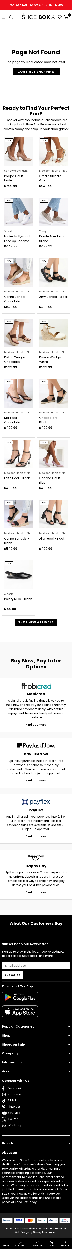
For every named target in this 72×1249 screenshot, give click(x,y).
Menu (6, 1245)
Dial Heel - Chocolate (12, 420)
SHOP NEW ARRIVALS (36, 622)
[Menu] (3, 17)
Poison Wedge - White (51, 359)
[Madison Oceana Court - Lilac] (53, 454)
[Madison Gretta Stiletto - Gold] (53, 151)
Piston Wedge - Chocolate (16, 359)
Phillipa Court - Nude (15, 178)
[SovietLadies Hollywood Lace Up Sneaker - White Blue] (18, 212)
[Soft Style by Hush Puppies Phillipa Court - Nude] (18, 151)
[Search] (11, 17)
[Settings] (53, 17)
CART (51, 1245)
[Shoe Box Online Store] (36, 17)
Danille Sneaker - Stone (51, 238)
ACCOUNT (20, 1245)
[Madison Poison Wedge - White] (53, 333)
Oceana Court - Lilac (51, 480)
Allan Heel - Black (51, 538)
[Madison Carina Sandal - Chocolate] (18, 272)
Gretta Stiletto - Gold (51, 178)
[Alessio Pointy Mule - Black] (18, 574)
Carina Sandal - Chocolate (15, 299)
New (9, 140)
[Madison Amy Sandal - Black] (53, 272)
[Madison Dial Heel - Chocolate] (18, 393)
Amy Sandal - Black (53, 297)
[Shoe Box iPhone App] (20, 1014)
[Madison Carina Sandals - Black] (18, 514)
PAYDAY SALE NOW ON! (36, 5)
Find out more (36, 725)
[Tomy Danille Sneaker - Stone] (53, 212)
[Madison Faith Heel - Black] (18, 454)
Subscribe (12, 975)
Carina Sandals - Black (16, 540)
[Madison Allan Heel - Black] (53, 514)
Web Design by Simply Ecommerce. (36, 1232)
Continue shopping (36, 72)
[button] (66, 17)
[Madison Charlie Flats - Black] (53, 393)
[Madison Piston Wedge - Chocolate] (18, 333)
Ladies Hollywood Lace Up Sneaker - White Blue (17, 238)
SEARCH (65, 1245)
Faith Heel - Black (17, 478)
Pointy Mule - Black (18, 599)
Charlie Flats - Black (49, 420)
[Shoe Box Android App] (20, 999)
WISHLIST (37, 1245)
